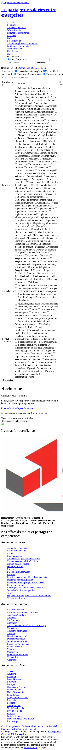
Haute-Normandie (15, 692)
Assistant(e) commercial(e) (40, 114)
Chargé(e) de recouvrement (39, 138)
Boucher (54, 129)
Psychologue (33, 255)
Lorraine (11, 703)
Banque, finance (38, 312)
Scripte (47, 270)
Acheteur (22, 88)
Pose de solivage (25, 297)
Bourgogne (12, 681)
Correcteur (22, 164)
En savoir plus (30, 747)
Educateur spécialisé (35, 182)
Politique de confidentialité (19, 46)
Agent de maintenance (37, 97)
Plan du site (12, 51)
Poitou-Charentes (15, 716)
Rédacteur (36, 270)
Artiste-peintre (33, 109)
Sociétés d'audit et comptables (21, 590)
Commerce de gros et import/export (41, 318)
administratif (23, 300)
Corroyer (53, 288)
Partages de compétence (18, 33)
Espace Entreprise (25, 408)
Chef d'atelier (50, 141)
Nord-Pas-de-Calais (16, 708)
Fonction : (6, 185)
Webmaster (12, 660)
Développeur (38, 179)
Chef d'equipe (24, 144)
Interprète (41, 226)
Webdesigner (34, 282)
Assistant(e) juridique (17, 615)
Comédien (35, 156)
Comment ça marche (16, 27)
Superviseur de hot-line (17, 654)
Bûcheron (22, 132)
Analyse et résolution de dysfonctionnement (38, 285)
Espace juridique (14, 40)
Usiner (54, 297)
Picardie (11, 713)
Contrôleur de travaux (48, 161)
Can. (12, 59)
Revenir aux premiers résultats (15, 421)
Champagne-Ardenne (17, 687)
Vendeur (21, 282)
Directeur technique (16, 638)
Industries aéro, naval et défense (32, 345)
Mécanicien (12, 652)
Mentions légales (15, 48)
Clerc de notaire (42, 150)
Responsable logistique (39, 267)
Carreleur (34, 132)
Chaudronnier (34, 141)
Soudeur (30, 273)
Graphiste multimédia (17, 641)
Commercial (31, 153)
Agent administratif (35, 94)
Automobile (23, 309)
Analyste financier (15, 609)
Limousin (11, 700)
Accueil (10, 22)
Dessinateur (43, 167)
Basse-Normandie (15, 679)
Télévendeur (52, 279)
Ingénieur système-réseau (45, 223)
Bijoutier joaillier (41, 126)
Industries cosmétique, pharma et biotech (26, 582)
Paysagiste (30, 249)
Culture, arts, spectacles (18, 564)
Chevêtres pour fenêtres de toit (32, 288)
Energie (39, 327)
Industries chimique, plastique (20, 579)
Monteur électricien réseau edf (39, 241)
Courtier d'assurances (40, 164)
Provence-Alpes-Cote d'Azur (20, 718)
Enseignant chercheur (45, 191)
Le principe (12, 25)
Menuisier (11, 649)
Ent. (20, 59)
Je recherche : (8, 71)
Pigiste (21, 252)
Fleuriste (25, 333)
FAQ (9, 38)
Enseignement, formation (18, 572)
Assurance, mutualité (27, 306)
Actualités (11, 35)
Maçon (26, 235)
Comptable (23, 156)
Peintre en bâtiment (47, 249)
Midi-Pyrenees (14, 705)
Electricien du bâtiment (42, 185)
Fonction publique (40, 333)
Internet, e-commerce (42, 353)
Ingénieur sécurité (26, 226)
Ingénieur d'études (46, 208)
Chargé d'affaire (48, 132)
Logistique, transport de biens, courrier (25, 587)
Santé (31, 362)
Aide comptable (41, 103)
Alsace (10, 671)
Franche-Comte (14, 689)
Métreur (32, 244)
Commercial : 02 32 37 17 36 (32, 68)
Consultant (32, 158)
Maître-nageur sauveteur (44, 235)
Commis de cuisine (48, 153)
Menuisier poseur (35, 238)
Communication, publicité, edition (33, 321)
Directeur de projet (46, 170)
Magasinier (29, 232)
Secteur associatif (45, 362)
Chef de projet (36, 147)
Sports (31, 368)
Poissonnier (43, 252)
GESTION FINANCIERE (30, 291)
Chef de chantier (41, 144)
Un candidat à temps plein (30, 71)
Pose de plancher (49, 294)
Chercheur (28, 150)
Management (52, 291)
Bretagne (11, 684)
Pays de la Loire (14, 710)
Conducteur (48, 156)
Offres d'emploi (14, 30)
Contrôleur (45, 158)
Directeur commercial (17, 636)
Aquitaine (11, 674)
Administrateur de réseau (36, 91)
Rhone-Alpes (13, 721)
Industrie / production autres (43, 339)
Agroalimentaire (50, 303)
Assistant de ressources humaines (22, 612)
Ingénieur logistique (49, 217)
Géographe (42, 202)
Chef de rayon (13, 620)
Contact (10, 54)
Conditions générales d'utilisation (22, 43)
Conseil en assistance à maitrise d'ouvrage (26, 625)
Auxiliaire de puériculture (35, 123)
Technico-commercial (44, 276)
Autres (35, 309)
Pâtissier (46, 255)
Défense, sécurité (15, 566)
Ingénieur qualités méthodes (30, 220)
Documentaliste (34, 176)
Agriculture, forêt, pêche (29, 303)
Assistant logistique (45, 111)
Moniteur (50, 238)
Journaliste (37, 229)
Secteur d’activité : (7, 340)
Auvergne (11, 676)
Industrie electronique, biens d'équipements (37, 342)
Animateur (39, 106)
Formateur (48, 194)
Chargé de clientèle (26, 135)
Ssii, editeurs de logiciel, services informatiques (29, 595)
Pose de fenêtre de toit (28, 294)
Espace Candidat (9, 408)
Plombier (31, 252)
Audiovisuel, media (49, 306)
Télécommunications (24, 377)
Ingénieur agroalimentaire (37, 205)
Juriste (48, 229)
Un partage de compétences (29, 74)
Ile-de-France (13, 695)
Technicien (26, 276)
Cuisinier (30, 167)
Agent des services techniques (41, 100)
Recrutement (42, 297)
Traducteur (39, 279)
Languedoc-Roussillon (17, 697)
